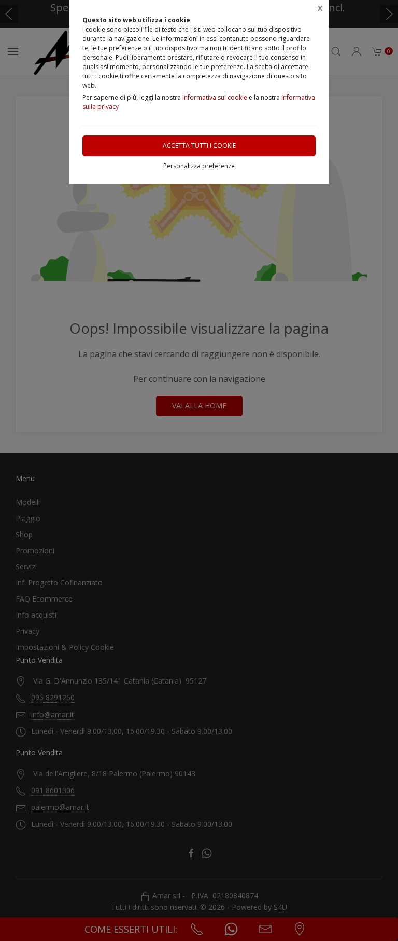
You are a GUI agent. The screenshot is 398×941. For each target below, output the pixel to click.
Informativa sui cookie (214, 97)
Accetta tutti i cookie (199, 145)
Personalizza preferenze (199, 165)
